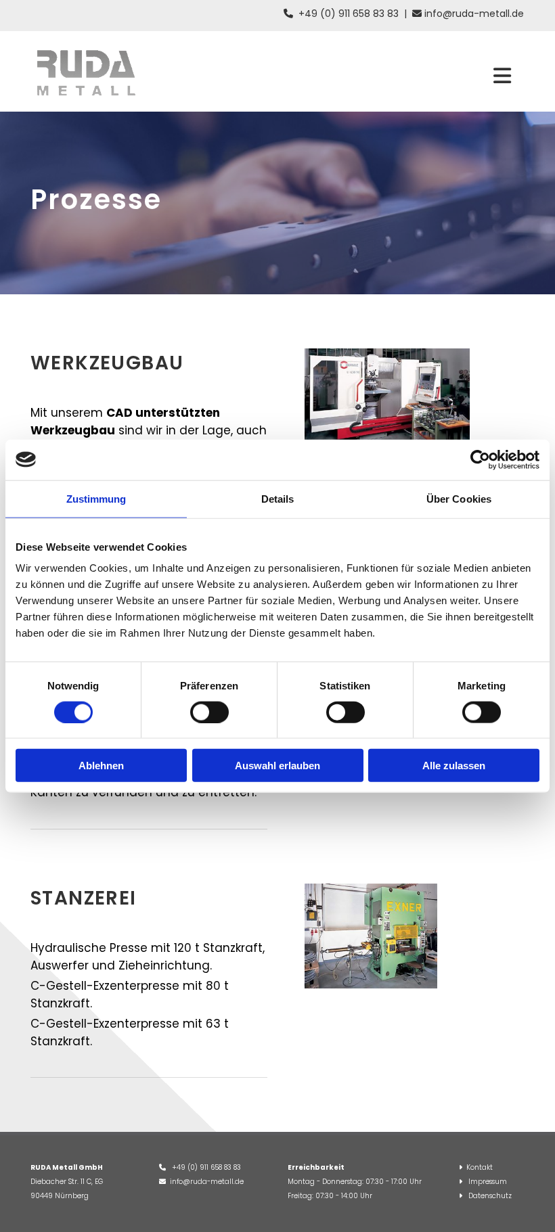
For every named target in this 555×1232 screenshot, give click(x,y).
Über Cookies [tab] (458, 498)
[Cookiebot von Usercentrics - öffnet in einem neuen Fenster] (480, 459)
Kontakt (479, 1167)
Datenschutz (490, 1196)
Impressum (487, 1182)
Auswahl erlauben (277, 765)
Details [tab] (277, 498)
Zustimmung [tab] (96, 498)
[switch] (209, 712)
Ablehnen (101, 765)
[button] (502, 77)
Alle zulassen (453, 765)
